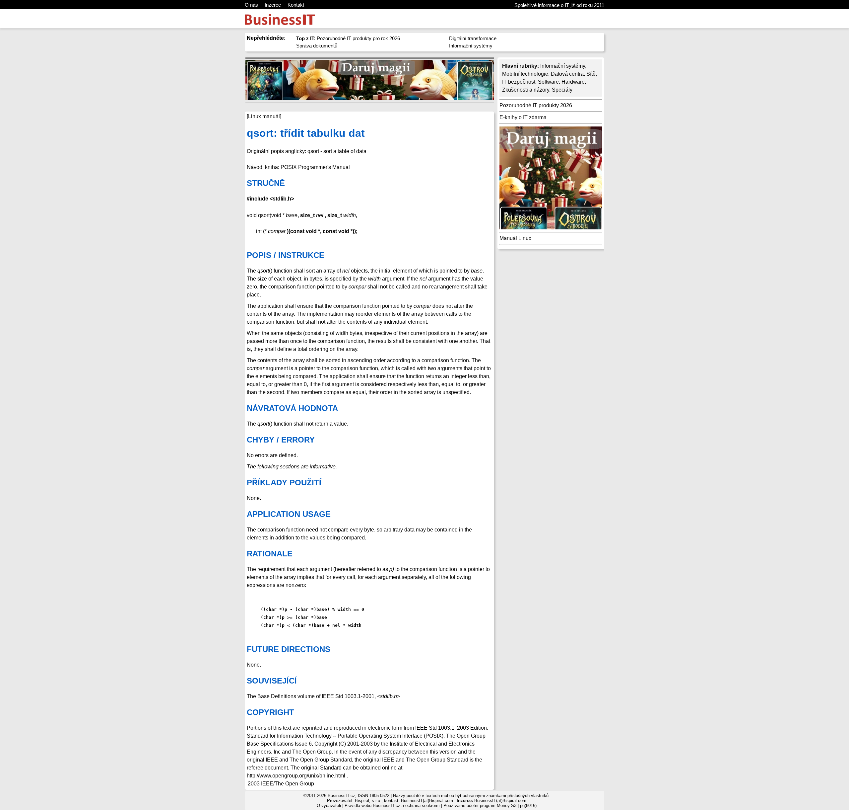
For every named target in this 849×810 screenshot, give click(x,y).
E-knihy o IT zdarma (523, 117)
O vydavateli (329, 805)
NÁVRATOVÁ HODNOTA (292, 408)
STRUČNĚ (266, 183)
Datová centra (567, 74)
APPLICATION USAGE (289, 514)
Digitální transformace (472, 38)
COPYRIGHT (270, 712)
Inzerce (273, 5)
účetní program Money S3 (491, 805)
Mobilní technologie (525, 74)
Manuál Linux (515, 238)
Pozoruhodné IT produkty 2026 (535, 105)
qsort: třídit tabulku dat (306, 133)
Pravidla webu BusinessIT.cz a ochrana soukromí (392, 805)
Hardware (573, 82)
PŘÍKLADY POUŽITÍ (284, 482)
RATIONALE (270, 553)
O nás (251, 5)
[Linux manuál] (264, 116)
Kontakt (296, 5)
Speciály (562, 90)
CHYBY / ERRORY (281, 439)
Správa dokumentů (316, 45)
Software (548, 82)
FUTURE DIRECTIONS (288, 649)
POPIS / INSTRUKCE (285, 255)
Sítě (591, 74)
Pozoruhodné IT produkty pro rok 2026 (348, 38)
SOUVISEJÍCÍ (272, 680)
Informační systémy (470, 45)
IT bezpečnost (518, 82)
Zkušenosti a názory (525, 90)
